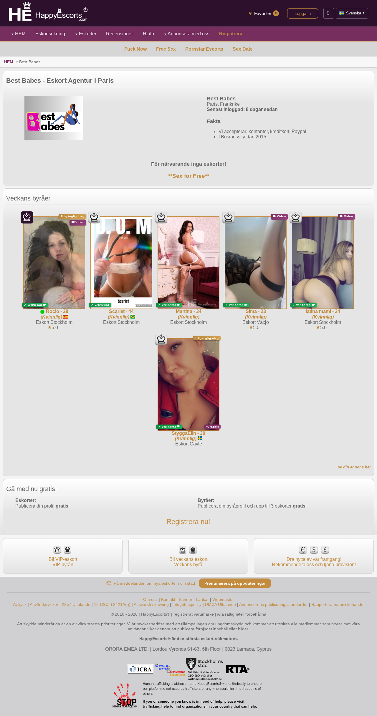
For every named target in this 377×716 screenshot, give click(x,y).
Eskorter (85, 33)
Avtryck (20, 604)
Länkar (202, 599)
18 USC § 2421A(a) (112, 604)
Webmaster (223, 599)
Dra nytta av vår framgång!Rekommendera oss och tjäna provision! (314, 562)
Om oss (150, 599)
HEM (18, 33)
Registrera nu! (188, 522)
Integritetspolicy (186, 604)
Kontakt (168, 599)
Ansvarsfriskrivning (151, 604)
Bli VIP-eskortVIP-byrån (63, 562)
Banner (185, 599)
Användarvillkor (44, 604)
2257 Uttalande (76, 604)
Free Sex (166, 49)
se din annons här (354, 467)
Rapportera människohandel (337, 604)
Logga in (303, 13)
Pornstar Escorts (204, 49)
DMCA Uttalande (220, 604)
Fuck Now (135, 49)
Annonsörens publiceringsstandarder (273, 604)
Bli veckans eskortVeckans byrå (188, 562)
